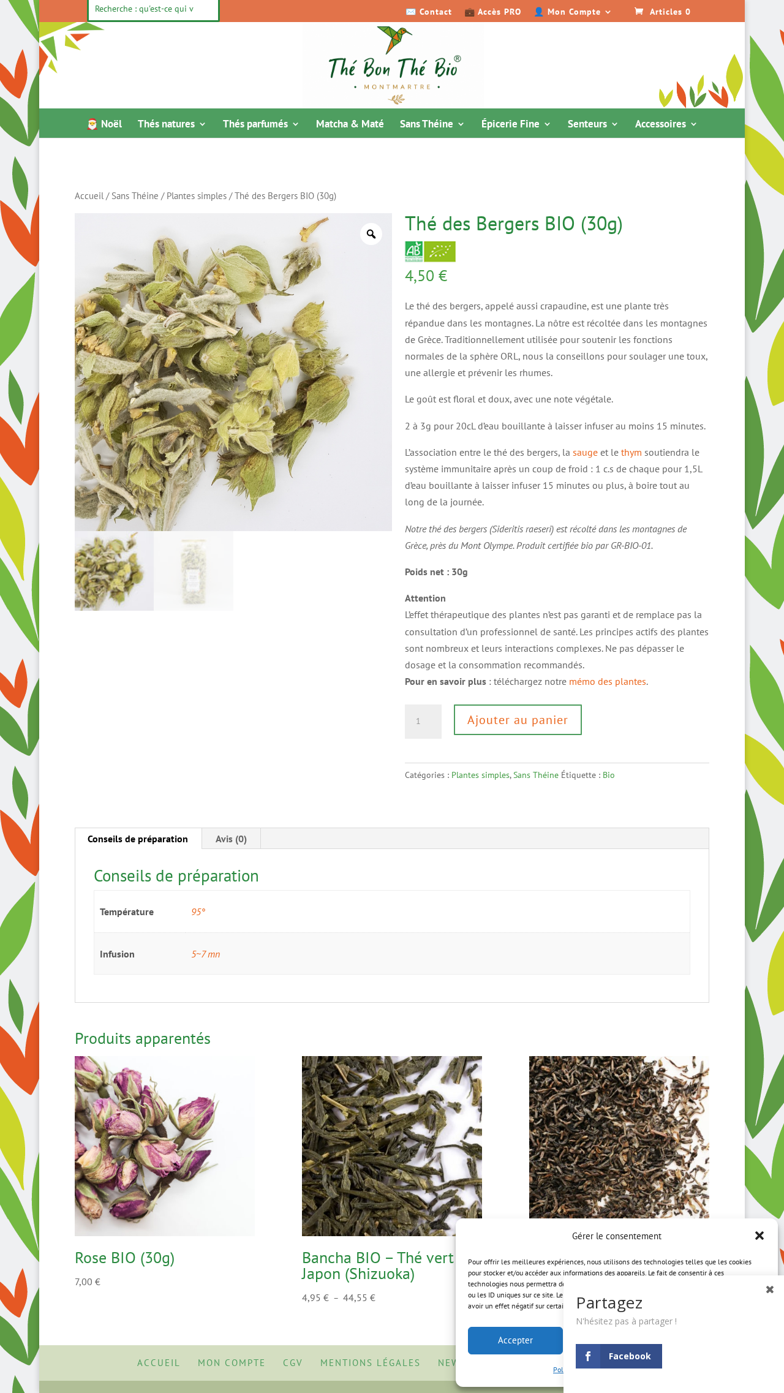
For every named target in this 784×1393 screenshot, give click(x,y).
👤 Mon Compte (567, 12)
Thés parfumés (255, 124)
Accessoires (660, 124)
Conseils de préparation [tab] (138, 838)
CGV (293, 1362)
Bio (609, 774)
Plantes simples (197, 196)
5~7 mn (205, 954)
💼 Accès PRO (492, 12)
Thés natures (166, 124)
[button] (759, 1235)
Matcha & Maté (350, 124)
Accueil (89, 196)
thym (631, 452)
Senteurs (587, 124)
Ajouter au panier (517, 720)
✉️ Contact (428, 12)
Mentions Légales (370, 1362)
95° (198, 911)
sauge (585, 452)
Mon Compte (232, 1362)
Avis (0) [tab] (231, 838)
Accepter (515, 1340)
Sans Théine (426, 124)
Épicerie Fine (510, 124)
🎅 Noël (104, 124)
